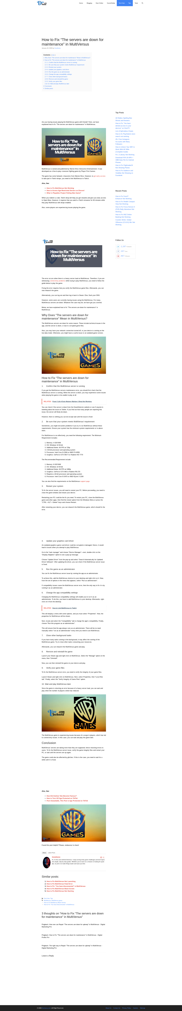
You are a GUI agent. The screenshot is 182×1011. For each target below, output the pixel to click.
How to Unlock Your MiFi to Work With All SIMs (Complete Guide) (125, 149)
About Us (108, 1008)
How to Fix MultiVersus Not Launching (61, 881)
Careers (135, 1008)
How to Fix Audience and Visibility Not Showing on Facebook (124, 173)
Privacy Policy (126, 1008)
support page (84, 481)
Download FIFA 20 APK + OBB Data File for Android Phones (124, 160)
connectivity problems (57, 281)
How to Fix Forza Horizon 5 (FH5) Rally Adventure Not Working (125, 209)
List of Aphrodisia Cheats (124, 131)
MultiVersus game (57, 900)
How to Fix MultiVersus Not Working (60, 188)
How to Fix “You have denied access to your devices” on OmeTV (123, 125)
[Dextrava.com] (42, 3)
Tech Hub (122, 3)
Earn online (99, 3)
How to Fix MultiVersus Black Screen (60, 889)
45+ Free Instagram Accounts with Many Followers (122, 141)
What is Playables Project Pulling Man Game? (64, 193)
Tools (136, 3)
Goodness (56, 857)
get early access (99, 176)
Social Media (111, 3)
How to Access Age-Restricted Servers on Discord (65, 190)
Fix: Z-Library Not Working (124, 155)
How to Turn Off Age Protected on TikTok (62, 798)
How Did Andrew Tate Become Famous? (62, 796)
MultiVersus (47, 900)
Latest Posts (51, 852)
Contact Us (116, 1008)
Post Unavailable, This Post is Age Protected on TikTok (67, 801)
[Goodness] (46, 868)
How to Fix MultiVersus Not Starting (60, 891)
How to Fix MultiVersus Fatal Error (60, 884)
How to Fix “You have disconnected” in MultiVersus (66, 886)
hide (53, 55)
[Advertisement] (91, 19)
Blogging (89, 3)
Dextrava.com (46, 1008)
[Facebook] (101, 857)
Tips (129, 3)
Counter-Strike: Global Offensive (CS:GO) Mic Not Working (125, 222)
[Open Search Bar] (142, 3)
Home (81, 3)
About (44, 852)
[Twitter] (103, 857)
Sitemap (142, 1008)
